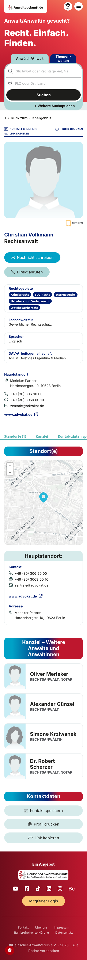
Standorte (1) (15, 436)
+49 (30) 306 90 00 (26, 394)
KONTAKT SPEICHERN (23, 128)
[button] (43, 497)
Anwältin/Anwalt (30, 58)
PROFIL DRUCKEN (72, 128)
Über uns (41, 927)
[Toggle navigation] (78, 6)
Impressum (61, 927)
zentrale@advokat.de (27, 406)
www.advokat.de (18, 414)
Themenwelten (63, 58)
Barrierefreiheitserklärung (31, 932)
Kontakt (23, 927)
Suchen (44, 95)
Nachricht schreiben (35, 257)
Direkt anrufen (30, 272)
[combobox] (43, 71)
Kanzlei (42, 436)
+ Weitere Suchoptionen (54, 106)
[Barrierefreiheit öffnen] (68, 6)
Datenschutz (64, 932)
